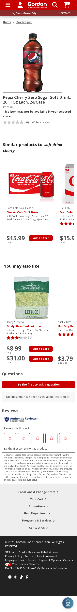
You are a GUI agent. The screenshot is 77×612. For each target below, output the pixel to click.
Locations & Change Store (36, 492)
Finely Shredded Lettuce (24, 324)
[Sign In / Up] (20, 5)
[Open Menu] (8, 5)
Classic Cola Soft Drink (22, 210)
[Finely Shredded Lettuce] (31, 297)
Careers (68, 560)
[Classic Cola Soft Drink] (31, 183)
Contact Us (37, 527)
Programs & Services (37, 520)
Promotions (37, 506)
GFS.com (10, 552)
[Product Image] (32, 62)
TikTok (21, 577)
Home (7, 22)
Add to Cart (41, 238)
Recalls (32, 560)
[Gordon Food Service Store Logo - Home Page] (37, 5)
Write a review (41, 122)
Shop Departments (36, 513)
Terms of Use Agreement (40, 556)
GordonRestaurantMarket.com (38, 552)
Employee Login (15, 560)
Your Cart (36, 499)
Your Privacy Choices (25, 564)
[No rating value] (14, 122)
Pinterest (27, 577)
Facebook (10, 577)
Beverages (24, 22)
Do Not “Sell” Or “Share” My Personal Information (37, 568)
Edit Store (64, 13)
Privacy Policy (13, 556)
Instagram (16, 577)
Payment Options (50, 560)
